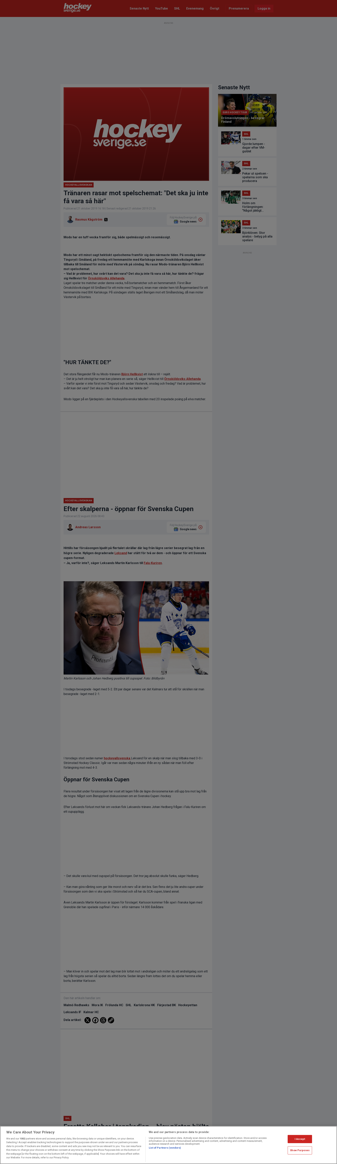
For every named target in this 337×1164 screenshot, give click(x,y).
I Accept (300, 1139)
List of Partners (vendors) (165, 1147)
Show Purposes (300, 1150)
